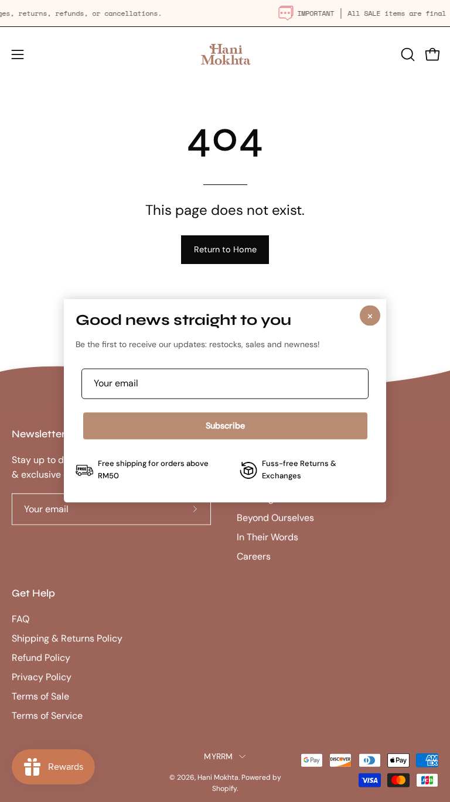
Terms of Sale (40, 696)
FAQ (20, 619)
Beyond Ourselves (275, 518)
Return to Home (225, 249)
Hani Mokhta (217, 777)
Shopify (224, 788)
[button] (406, 54)
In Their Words (267, 537)
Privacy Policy (41, 677)
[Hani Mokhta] (225, 54)
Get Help (33, 593)
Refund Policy (41, 658)
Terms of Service (47, 716)
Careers (254, 556)
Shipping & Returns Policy (67, 638)
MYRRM (218, 756)
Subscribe (225, 425)
